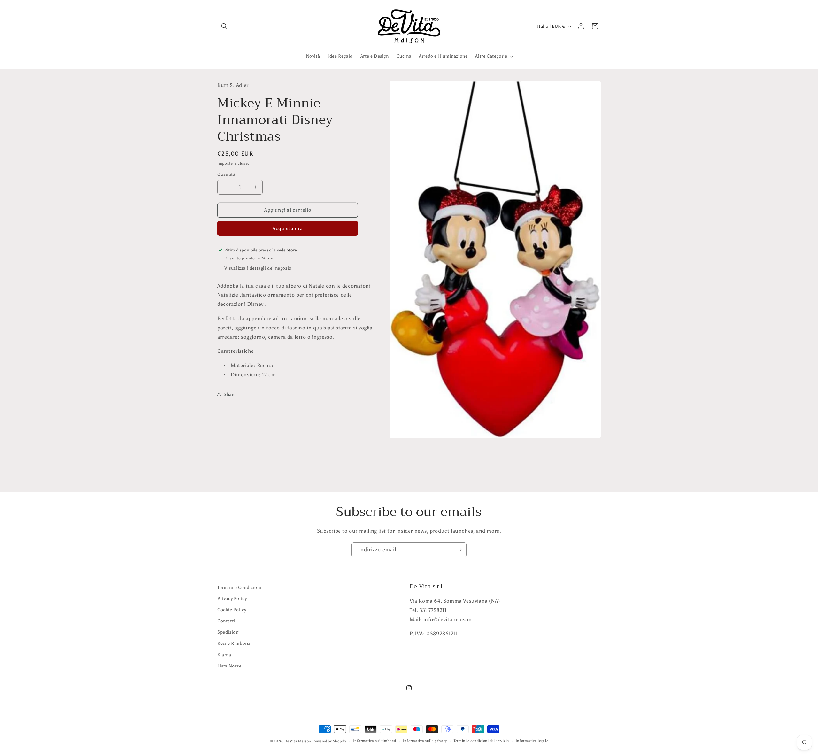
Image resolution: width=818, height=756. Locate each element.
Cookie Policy (231, 610)
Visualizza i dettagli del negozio (258, 268)
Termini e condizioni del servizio (481, 741)
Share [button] (230, 394)
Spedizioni (228, 632)
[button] (224, 26)
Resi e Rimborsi (234, 643)
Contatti (226, 621)
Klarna (224, 655)
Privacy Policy (232, 598)
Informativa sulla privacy (425, 741)
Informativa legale (532, 741)
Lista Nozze (229, 666)
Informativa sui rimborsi (374, 741)
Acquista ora (288, 228)
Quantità (226, 174)
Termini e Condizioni (239, 587)
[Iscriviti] (459, 549)
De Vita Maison (297, 741)
